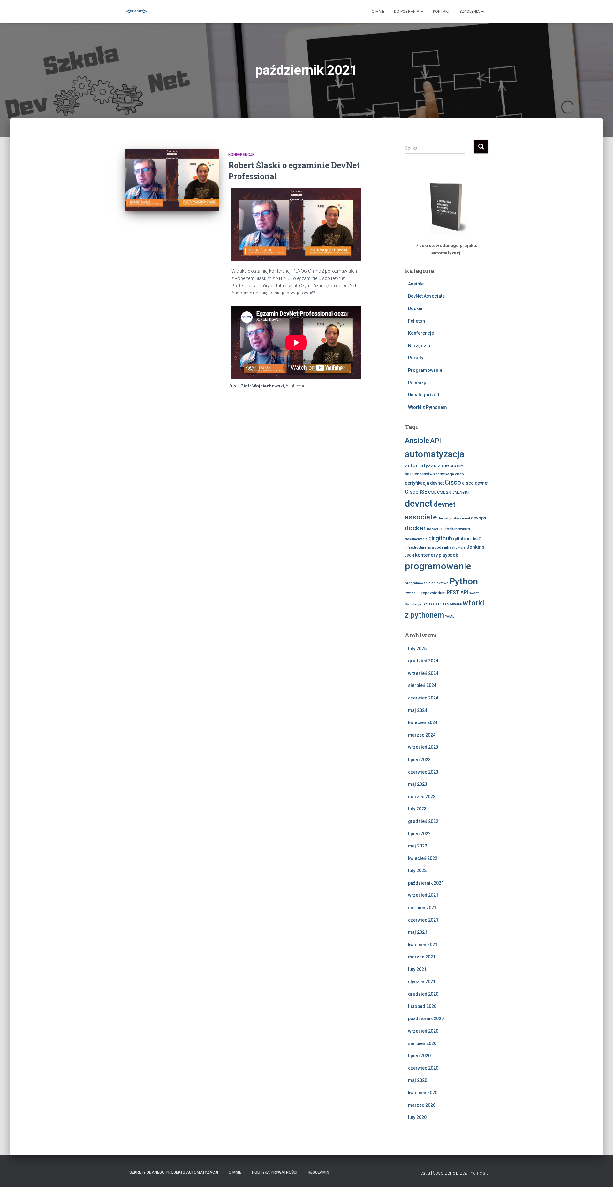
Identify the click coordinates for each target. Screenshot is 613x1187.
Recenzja (418, 382)
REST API (457, 593)
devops (478, 517)
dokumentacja (416, 539)
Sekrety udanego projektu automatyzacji (173, 1172)
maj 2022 (417, 845)
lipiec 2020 (419, 1055)
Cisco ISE (416, 492)
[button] (421, 11)
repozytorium (433, 592)
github (443, 538)
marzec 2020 (421, 1105)
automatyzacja (434, 454)
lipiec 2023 (419, 759)
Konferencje (241, 154)
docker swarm (457, 529)
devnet (419, 503)
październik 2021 (426, 883)
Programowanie (425, 370)
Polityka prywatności (274, 1172)
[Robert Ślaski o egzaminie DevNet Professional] (172, 180)
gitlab (459, 538)
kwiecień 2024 (422, 722)
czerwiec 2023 (423, 772)
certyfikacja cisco (450, 474)
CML (432, 492)
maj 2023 (417, 784)
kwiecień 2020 (422, 1092)
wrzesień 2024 (423, 673)
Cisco (453, 482)
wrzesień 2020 (423, 1031)
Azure (459, 466)
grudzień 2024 (423, 660)
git (431, 538)
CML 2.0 (444, 492)
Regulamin (318, 1172)
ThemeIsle (478, 1172)
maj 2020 (417, 1080)
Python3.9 (412, 593)
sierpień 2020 (422, 1043)
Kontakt (441, 11)
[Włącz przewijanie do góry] (600, 1174)
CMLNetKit (460, 492)
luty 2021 (417, 969)
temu (296, 385)
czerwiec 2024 (423, 697)
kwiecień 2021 (422, 944)
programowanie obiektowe (426, 583)
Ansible (416, 283)
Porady (415, 357)
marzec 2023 (421, 796)
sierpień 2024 (422, 685)
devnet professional (454, 518)
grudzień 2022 (423, 821)
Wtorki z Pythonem (427, 407)
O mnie (378, 11)
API (435, 441)
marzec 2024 (421, 735)
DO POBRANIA (407, 11)
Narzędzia (419, 345)
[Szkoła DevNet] (136, 12)
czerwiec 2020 (423, 1068)
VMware (454, 604)
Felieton (416, 321)
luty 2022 (417, 870)
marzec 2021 (421, 956)
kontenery (426, 555)
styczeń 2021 (421, 981)
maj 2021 (417, 932)
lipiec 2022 (419, 833)
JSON (409, 555)
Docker (415, 308)
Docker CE (435, 529)
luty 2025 (417, 648)
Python (463, 581)
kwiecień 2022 (422, 858)
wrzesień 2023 (423, 747)
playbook (448, 555)
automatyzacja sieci (429, 465)
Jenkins (475, 547)
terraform (434, 603)
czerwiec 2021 (423, 920)
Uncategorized (423, 394)
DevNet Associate (426, 296)
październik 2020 (426, 1018)
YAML (449, 616)
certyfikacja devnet (424, 483)
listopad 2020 (422, 1006)
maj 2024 (417, 710)
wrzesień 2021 (423, 895)
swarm (474, 593)
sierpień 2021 (422, 907)
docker (415, 528)
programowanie (438, 566)
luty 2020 (417, 1117)
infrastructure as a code (424, 547)
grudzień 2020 (423, 993)
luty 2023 (417, 808)
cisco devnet (475, 483)
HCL (468, 539)
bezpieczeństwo (420, 474)
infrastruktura (454, 547)
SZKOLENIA (470, 11)
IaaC (477, 538)
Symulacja (413, 604)
